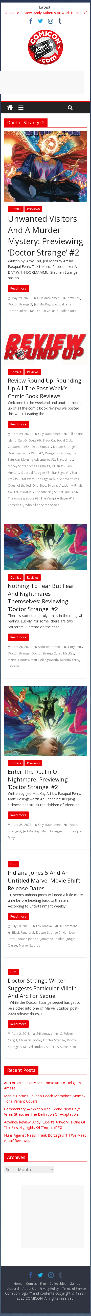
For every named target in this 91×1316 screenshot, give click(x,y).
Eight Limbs (65, 459)
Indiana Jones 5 (27, 939)
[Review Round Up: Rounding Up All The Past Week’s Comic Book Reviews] (45, 333)
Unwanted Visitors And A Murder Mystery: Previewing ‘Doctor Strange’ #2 (45, 235)
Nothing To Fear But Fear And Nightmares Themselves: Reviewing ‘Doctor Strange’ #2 (41, 597)
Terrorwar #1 (23, 492)
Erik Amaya (44, 926)
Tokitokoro (68, 311)
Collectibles (58, 1283)
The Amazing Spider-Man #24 (56, 492)
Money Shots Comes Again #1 (29, 466)
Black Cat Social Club (57, 440)
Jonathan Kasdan (52, 939)
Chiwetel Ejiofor (30, 1040)
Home (18, 1283)
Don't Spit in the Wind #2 (25, 453)
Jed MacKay (42, 304)
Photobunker (17, 311)
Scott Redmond (49, 647)
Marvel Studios (29, 945)
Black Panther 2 (23, 932)
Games (75, 1283)
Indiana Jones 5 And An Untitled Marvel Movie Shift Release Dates (44, 880)
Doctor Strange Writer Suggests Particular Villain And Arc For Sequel (42, 988)
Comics (15, 209)
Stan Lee (34, 311)
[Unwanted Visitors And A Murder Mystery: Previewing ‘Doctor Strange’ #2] (45, 134)
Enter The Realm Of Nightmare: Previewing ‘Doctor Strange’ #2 (38, 779)
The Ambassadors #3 (23, 498)
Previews (33, 209)
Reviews (32, 372)
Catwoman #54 (19, 447)
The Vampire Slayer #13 (58, 498)
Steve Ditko (50, 311)
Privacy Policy (49, 1289)
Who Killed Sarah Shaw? (42, 505)
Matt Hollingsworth (44, 660)
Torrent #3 (15, 505)
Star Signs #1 (61, 473)
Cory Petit (75, 647)
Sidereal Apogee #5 (35, 473)
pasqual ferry (62, 304)
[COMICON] (45, 31)
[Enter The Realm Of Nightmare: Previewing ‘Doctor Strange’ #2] (45, 689)
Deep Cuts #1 (41, 447)
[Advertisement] (52, 1216)
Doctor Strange (19, 653)
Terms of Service (74, 1289)
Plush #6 (58, 466)
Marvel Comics (18, 660)
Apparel (13, 1289)
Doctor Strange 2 (20, 304)
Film (13, 864)
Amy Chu (73, 298)
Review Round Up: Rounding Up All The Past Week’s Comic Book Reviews (44, 388)
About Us (29, 1289)
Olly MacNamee (48, 298)
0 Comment (68, 926)
